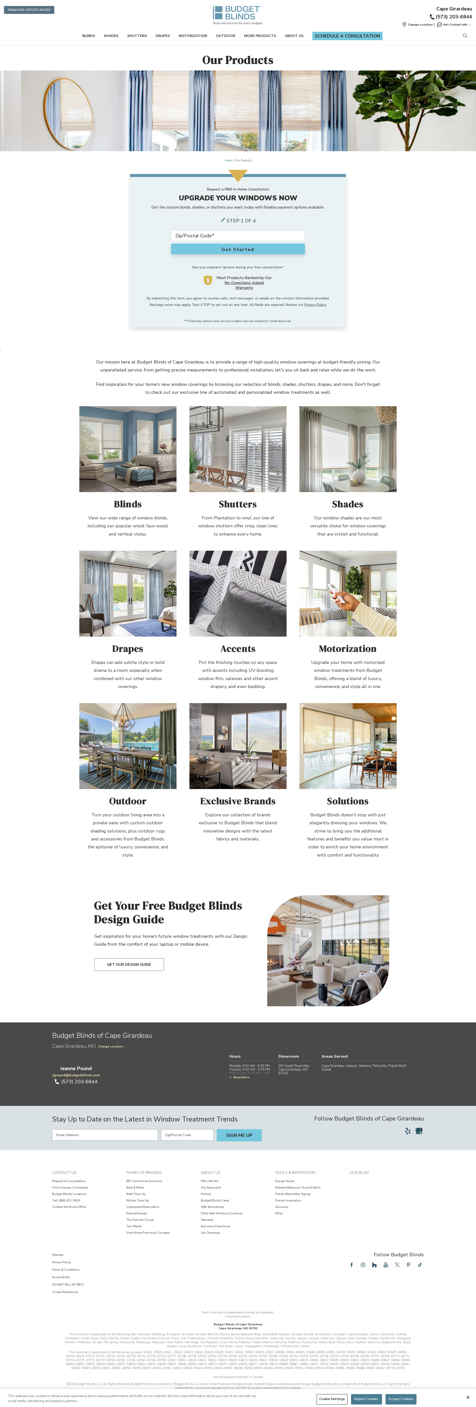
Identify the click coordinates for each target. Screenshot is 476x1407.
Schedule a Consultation (347, 36)
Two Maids (134, 1226)
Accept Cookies (400, 1399)
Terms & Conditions (66, 1270)
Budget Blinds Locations (69, 1194)
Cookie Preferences (65, 1292)
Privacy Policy (315, 304)
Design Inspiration (288, 1200)
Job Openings (210, 1233)
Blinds (88, 36)
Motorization (193, 36)
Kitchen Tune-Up (137, 1200)
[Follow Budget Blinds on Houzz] (374, 1264)
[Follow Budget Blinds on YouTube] (386, 1264)
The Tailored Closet (139, 1220)
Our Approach (211, 1188)
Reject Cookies (366, 1399)
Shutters (137, 36)
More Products (260, 36)
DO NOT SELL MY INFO (68, 1285)
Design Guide (284, 1181)
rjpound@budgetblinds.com (76, 1075)
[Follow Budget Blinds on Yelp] (408, 1130)
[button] (417, 24)
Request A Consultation (69, 1181)
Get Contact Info (455, 25)
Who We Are (209, 1181)
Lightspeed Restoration (142, 1207)
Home (228, 160)
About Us (294, 36)
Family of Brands (144, 1172)
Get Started (238, 249)
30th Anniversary (212, 1207)
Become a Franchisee (215, 1226)
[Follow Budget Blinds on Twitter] (397, 1264)
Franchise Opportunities (29, 10)
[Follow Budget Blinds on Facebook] (352, 1264)
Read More (241, 1077)
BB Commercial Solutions (144, 1181)
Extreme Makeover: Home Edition (298, 1188)
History (206, 1194)
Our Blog (359, 1172)
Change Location (110, 1046)
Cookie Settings (332, 1399)
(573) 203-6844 (454, 16)
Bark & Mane (135, 1188)
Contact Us (64, 1172)
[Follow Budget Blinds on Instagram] (363, 1264)
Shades (111, 36)
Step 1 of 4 (241, 220)
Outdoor (225, 36)
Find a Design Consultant (70, 1188)
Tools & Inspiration (295, 1172)
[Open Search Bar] (465, 36)
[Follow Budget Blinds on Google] (419, 1130)
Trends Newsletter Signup (293, 1194)
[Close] (468, 1397)
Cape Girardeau (454, 9)
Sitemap (57, 1255)
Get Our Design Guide (129, 964)
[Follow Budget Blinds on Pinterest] (409, 1264)
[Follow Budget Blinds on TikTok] (420, 1264)
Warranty (207, 1220)
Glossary (281, 1207)
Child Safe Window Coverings (222, 1213)
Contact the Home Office (69, 1207)
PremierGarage (136, 1213)
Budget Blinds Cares (215, 1200)
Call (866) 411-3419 (66, 1200)
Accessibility (61, 1277)
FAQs (279, 1213)
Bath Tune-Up (136, 1194)
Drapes (163, 36)
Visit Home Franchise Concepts (148, 1233)
